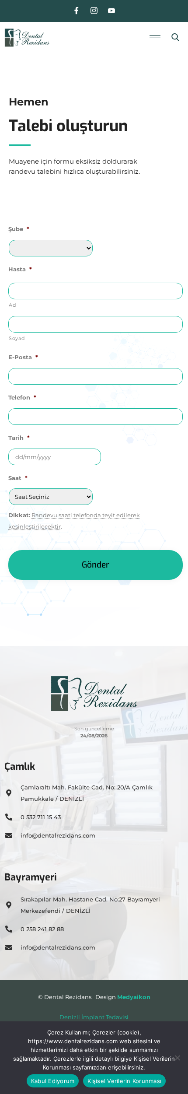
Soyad (16, 338)
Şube (18, 228)
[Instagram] (94, 11)
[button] (175, 37)
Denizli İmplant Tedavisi (94, 1016)
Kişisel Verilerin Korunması (124, 1080)
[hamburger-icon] (155, 38)
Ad (12, 305)
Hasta (20, 269)
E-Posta (23, 357)
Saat (18, 477)
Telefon (22, 397)
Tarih (19, 437)
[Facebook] (76, 11)
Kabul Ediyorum (53, 1080)
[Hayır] (177, 1057)
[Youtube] (111, 11)
